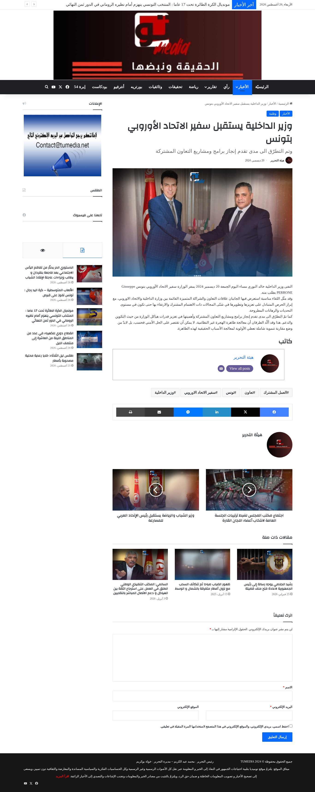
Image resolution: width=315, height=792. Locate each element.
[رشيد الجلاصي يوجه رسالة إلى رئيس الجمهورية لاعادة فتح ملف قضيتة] (264, 564)
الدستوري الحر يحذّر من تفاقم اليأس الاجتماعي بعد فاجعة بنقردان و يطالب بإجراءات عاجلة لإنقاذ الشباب (49, 273)
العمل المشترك (275, 392)
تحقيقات (175, 87)
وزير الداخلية (164, 392)
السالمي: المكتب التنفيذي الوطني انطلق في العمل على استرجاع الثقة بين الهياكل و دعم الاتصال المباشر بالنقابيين (140, 588)
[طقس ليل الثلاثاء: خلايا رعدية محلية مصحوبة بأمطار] (89, 361)
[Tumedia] (157, 45)
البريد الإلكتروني (281, 707)
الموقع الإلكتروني (188, 707)
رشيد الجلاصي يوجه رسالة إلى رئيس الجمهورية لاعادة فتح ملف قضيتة (268, 586)
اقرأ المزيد (62, 776)
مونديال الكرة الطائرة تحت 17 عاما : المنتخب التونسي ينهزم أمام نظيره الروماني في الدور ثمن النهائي (49, 316)
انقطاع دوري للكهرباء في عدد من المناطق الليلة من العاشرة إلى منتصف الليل (50, 338)
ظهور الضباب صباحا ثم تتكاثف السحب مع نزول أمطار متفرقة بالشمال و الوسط (202, 586)
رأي (226, 87)
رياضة (193, 87)
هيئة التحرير (277, 160)
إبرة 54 (80, 87)
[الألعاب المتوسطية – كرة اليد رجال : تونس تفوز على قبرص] (89, 296)
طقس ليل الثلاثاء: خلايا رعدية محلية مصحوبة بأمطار (49, 358)
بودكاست (99, 87)
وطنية (272, 113)
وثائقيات (155, 87)
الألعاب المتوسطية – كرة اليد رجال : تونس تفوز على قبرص (48, 292)
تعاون (249, 392)
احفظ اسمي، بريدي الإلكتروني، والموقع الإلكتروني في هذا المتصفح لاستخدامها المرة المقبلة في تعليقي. (224, 726)
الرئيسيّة (262, 87)
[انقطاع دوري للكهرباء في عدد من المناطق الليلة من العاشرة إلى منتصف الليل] (89, 339)
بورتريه (136, 87)
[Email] (221, 368)
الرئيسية (284, 103)
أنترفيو (119, 87)
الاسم (287, 687)
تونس (230, 392)
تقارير (212, 87)
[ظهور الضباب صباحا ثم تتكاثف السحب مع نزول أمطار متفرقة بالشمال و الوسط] (202, 564)
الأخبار (243, 87)
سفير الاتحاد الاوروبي (200, 392)
